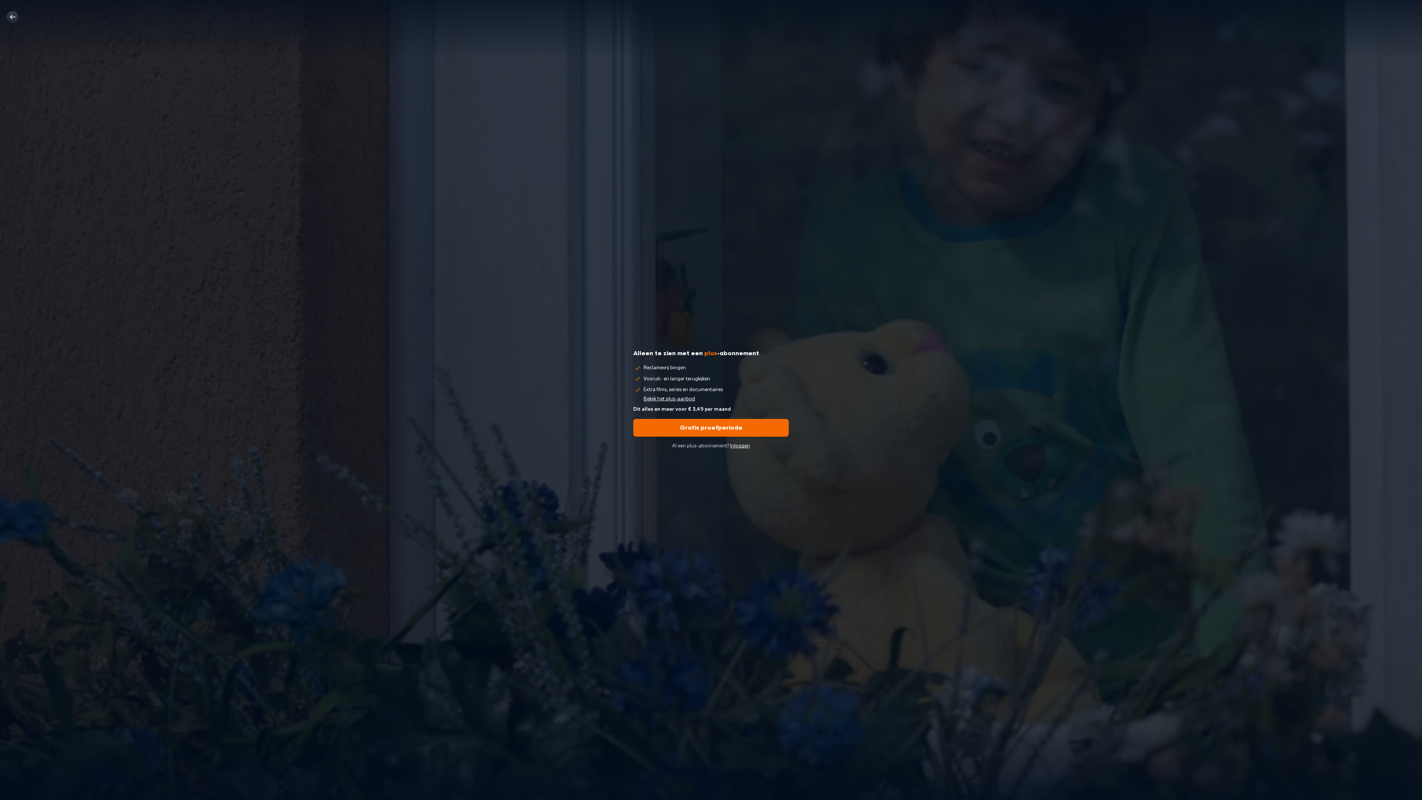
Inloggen (740, 446)
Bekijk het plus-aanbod (669, 398)
